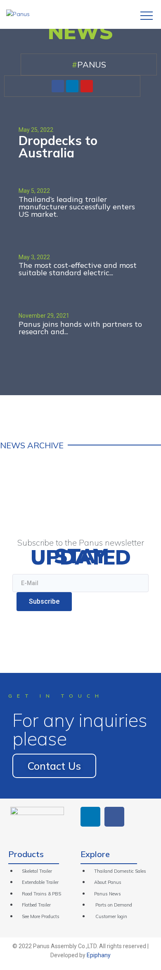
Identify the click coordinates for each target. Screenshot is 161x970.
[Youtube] (86, 86)
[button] (54, 766)
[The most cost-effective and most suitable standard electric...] (80, 258)
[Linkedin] (72, 86)
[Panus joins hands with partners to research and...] (80, 317)
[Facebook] (58, 86)
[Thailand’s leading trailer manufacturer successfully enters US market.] (80, 199)
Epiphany (99, 955)
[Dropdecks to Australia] (80, 141)
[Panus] (18, 14)
